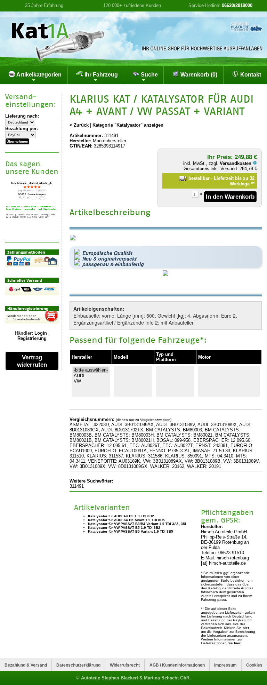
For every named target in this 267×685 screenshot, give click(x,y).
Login (40, 333)
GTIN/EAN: (81, 146)
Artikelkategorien (38, 75)
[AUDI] (91, 376)
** (252, 183)
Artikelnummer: (86, 135)
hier (246, 628)
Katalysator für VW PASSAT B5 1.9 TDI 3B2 (124, 527)
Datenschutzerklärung (78, 665)
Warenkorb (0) (198, 75)
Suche (148, 75)
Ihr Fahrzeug (100, 75)
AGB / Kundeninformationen (177, 665)
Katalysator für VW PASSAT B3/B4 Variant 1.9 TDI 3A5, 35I (137, 524)
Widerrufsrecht (125, 665)
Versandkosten (236, 163)
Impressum (225, 665)
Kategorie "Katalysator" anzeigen (127, 125)
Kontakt (250, 75)
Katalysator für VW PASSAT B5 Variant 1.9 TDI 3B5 (130, 531)
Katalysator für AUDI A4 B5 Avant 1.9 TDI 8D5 (126, 520)
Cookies (254, 665)
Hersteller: (80, 140)
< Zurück (79, 125)
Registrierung (32, 338)
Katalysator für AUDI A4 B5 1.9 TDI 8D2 (121, 516)
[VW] (91, 381)
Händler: (24, 333)
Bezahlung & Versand (26, 665)
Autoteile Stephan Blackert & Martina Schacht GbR (135, 677)
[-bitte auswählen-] (91, 370)
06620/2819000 (237, 5)
